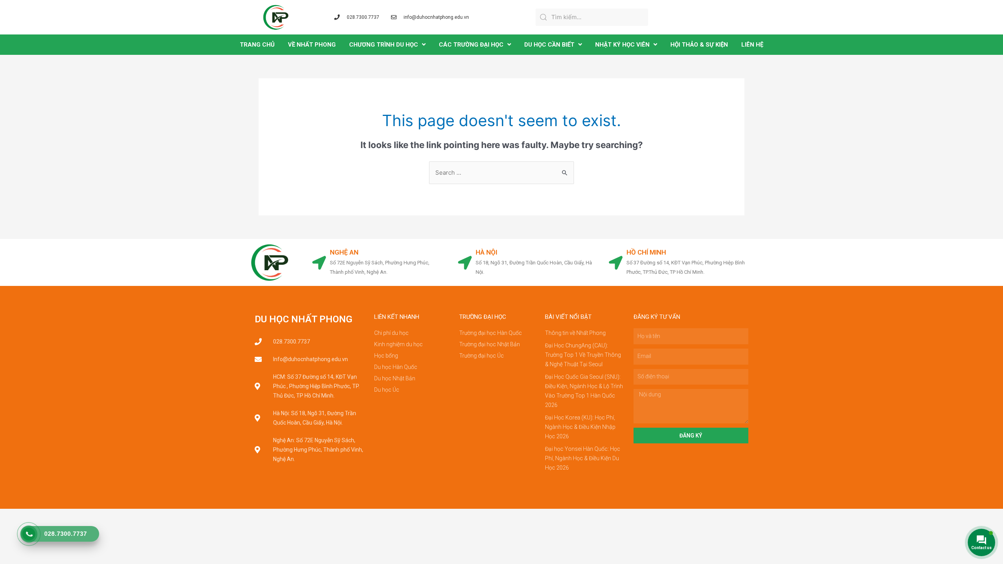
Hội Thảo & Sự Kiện (699, 44)
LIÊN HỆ (752, 44)
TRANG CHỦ (257, 44)
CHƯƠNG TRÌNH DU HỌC (383, 44)
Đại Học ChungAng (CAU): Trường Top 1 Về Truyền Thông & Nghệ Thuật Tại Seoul (583, 354)
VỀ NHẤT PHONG (312, 44)
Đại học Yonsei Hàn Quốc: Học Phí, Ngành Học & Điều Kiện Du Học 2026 (582, 458)
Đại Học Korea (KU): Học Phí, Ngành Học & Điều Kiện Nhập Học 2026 (580, 426)
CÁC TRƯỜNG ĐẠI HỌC (471, 44)
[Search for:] (501, 172)
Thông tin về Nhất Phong (575, 333)
